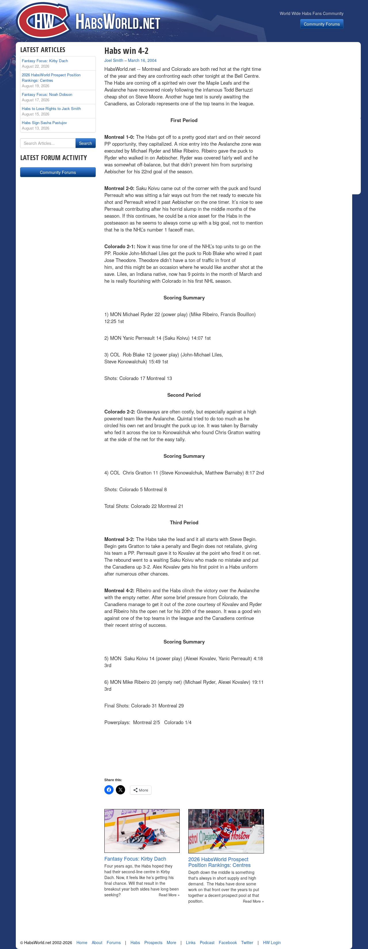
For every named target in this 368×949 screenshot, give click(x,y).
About (97, 942)
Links (190, 942)
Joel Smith (113, 60)
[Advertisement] (316, 82)
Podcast (207, 942)
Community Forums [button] (322, 24)
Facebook (228, 942)
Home (81, 942)
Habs (135, 942)
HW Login (272, 942)
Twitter (247, 942)
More (171, 942)
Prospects (153, 942)
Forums (114, 942)
